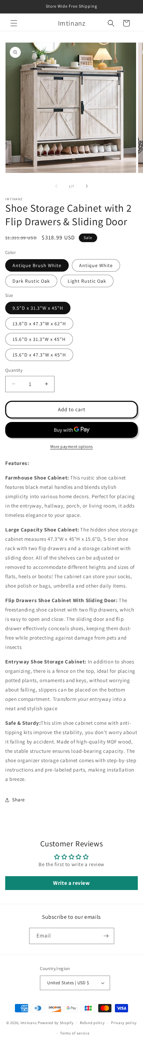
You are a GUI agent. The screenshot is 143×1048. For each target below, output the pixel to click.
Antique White (96, 265)
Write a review (71, 883)
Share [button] (18, 799)
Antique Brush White (36, 265)
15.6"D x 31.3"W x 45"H (39, 339)
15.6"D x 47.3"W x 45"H (39, 355)
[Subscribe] (106, 936)
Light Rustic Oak (87, 281)
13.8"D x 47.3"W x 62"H (39, 323)
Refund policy (92, 1022)
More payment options (71, 446)
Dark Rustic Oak (31, 281)
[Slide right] (86, 186)
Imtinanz (28, 1022)
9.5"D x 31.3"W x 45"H (37, 308)
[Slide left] (56, 186)
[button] (14, 23)
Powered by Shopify (56, 1022)
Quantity (14, 370)
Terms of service (74, 1033)
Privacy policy (124, 1022)
